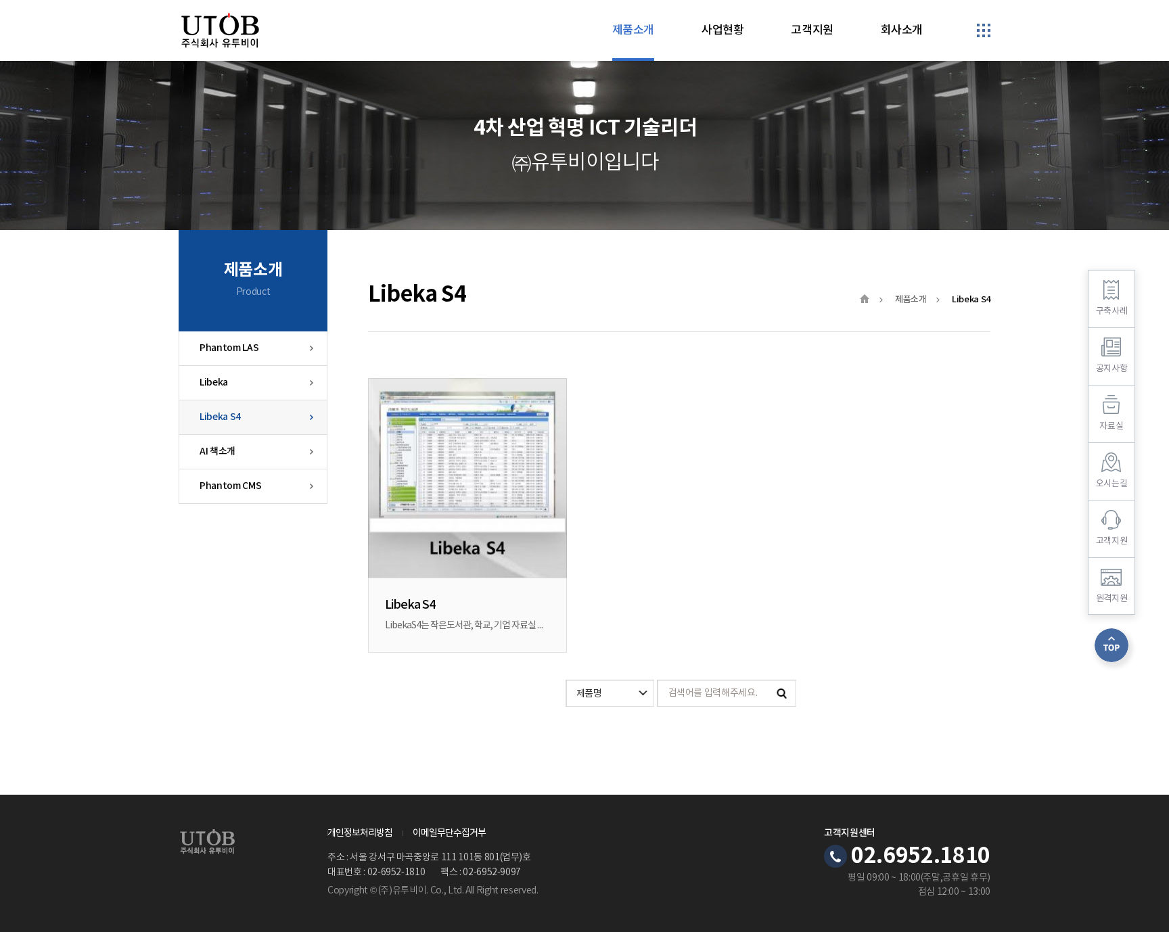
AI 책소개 (217, 451)
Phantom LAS (229, 348)
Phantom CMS (230, 486)
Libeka (214, 382)
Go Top (1111, 645)
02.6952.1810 (920, 856)
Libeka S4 (220, 417)
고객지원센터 (849, 833)
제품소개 (911, 299)
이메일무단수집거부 (449, 833)
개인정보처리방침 (359, 833)
